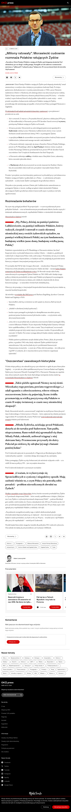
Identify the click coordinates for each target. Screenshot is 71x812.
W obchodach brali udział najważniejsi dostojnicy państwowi (26, 111)
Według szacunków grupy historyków (18, 494)
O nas (3, 706)
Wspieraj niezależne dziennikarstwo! (12, 690)
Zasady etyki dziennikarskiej (10, 741)
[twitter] (55, 536)
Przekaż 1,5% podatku (8, 713)
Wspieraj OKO (5, 710)
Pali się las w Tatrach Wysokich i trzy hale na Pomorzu (46, 599)
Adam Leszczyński (20, 558)
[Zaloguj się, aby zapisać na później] (31, 594)
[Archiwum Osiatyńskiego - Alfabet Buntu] (35, 794)
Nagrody (4, 717)
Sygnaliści (4, 724)
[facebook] (51, 536)
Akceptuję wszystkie (61, 807)
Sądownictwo (12, 594)
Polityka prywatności (7, 748)
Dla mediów (5, 752)
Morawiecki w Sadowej (13, 217)
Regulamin (4, 745)
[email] (59, 536)
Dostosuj (46, 807)
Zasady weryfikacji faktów (9, 738)
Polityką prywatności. (27, 801)
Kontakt (3, 720)
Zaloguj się (12, 642)
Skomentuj (58, 77)
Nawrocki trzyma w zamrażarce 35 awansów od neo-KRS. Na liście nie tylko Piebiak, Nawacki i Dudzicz (19, 599)
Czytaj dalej (26, 607)
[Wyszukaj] (68, 3)
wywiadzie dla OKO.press (24, 295)
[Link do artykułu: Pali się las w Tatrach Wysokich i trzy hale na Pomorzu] (48, 583)
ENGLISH (4, 727)
